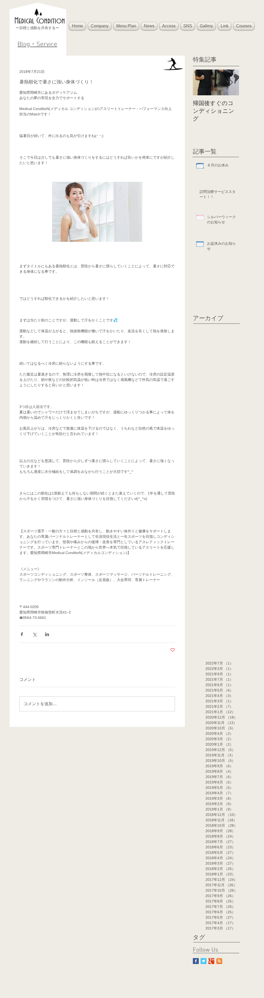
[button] (99, 26)
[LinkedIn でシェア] (47, 634)
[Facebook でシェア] (21, 634)
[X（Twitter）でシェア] (34, 634)
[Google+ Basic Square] (211, 961)
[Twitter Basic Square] (204, 961)
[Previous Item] (201, 83)
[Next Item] (230, 83)
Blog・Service (37, 44)
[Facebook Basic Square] (196, 961)
